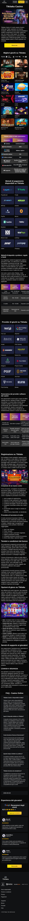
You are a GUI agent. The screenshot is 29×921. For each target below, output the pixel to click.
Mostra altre (14, 866)
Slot (24, 56)
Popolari (3, 56)
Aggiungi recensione (14, 813)
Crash (16, 56)
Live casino (9, 57)
